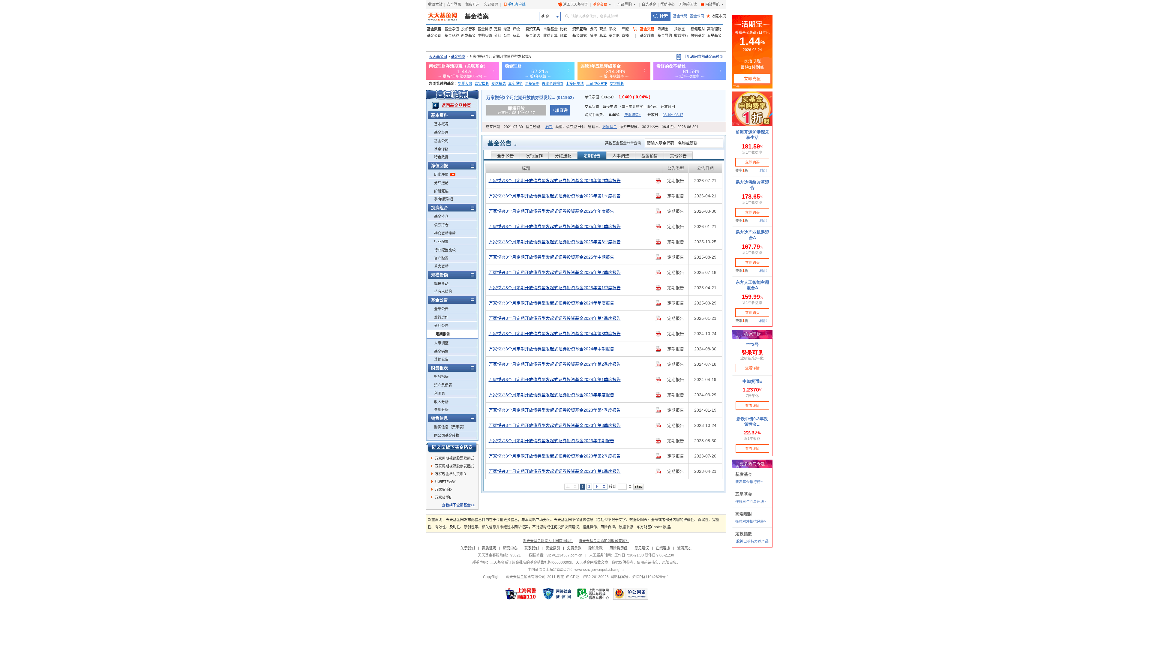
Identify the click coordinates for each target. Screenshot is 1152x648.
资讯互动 (579, 29)
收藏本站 (435, 4)
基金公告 (500, 143)
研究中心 (510, 548)
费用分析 (441, 410)
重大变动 (441, 266)
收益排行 (681, 36)
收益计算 (550, 36)
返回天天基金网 (575, 4)
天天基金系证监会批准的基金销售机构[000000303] (531, 562)
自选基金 (649, 4)
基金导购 (665, 36)
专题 (625, 29)
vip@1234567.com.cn (564, 555)
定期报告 (443, 334)
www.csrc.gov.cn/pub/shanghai (599, 570)
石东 (549, 127)
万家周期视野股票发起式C (454, 459)
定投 (497, 29)
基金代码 (680, 16)
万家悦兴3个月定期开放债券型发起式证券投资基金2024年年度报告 (551, 303)
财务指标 (441, 377)
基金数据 (434, 29)
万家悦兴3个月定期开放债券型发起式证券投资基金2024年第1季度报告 (555, 379)
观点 (603, 29)
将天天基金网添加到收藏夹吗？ (604, 541)
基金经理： (539, 127)
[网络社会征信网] (557, 594)
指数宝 (679, 29)
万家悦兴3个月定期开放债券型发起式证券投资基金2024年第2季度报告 (555, 364)
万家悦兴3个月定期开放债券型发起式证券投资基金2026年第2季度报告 (555, 180)
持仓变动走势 (445, 233)
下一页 (600, 486)
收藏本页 (716, 16)
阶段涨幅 (441, 191)
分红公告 (441, 326)
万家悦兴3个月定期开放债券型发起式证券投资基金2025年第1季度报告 (555, 287)
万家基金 (609, 127)
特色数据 (441, 157)
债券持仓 (441, 225)
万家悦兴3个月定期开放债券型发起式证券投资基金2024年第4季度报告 (555, 318)
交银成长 (617, 84)
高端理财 (714, 29)
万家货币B (443, 497)
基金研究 (579, 36)
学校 (612, 29)
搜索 (660, 16)
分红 (497, 36)
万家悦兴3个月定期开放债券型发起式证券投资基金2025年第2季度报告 (555, 272)
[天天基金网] (443, 16)
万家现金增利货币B (450, 474)
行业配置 (441, 242)
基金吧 (614, 36)
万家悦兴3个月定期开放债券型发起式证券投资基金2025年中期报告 (551, 257)
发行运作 (441, 317)
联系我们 (531, 548)
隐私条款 (595, 548)
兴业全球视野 (552, 84)
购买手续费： (613, 115)
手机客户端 (517, 4)
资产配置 (441, 258)
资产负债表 (443, 385)
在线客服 (663, 548)
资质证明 (489, 548)
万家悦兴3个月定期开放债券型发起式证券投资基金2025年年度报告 (551, 211)
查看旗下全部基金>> (458, 505)
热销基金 (698, 36)
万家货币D (443, 490)
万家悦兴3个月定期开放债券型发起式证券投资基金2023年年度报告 (551, 394)
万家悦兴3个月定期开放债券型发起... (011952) (530, 97)
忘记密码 (491, 4)
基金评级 (441, 149)
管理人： (602, 127)
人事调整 (441, 343)
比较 (563, 29)
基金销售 (441, 352)
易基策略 (532, 84)
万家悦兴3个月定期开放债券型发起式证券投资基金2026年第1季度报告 (555, 196)
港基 (507, 29)
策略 (593, 36)
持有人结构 (443, 292)
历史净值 (441, 174)
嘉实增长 (482, 84)
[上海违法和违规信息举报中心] (593, 594)
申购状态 (485, 36)
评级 (516, 29)
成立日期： (504, 127)
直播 (625, 36)
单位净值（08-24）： (617, 97)
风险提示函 (619, 548)
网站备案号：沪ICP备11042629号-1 (639, 577)
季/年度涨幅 (443, 199)
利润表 (439, 394)
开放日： (665, 115)
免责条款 (574, 548)
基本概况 (441, 124)
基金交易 (600, 4)
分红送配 (441, 183)
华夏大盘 (465, 84)
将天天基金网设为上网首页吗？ (548, 541)
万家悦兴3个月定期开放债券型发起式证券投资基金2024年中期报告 (551, 348)
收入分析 (441, 402)
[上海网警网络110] (520, 594)
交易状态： (630, 107)
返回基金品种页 (456, 105)
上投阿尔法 (575, 84)
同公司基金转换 (446, 436)
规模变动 (441, 284)
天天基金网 (438, 57)
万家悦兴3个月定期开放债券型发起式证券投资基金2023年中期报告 (551, 440)
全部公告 (441, 309)
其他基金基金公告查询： (625, 143)
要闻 (593, 29)
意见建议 (641, 548)
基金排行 (485, 29)
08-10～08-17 (673, 115)
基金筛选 (533, 36)
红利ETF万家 (445, 482)
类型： (570, 127)
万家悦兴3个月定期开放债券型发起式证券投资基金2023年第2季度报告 (555, 456)
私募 (516, 36)
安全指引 (553, 548)
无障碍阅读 (688, 4)
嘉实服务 (515, 84)
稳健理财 (698, 29)
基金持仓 (441, 216)
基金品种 (452, 36)
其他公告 (441, 359)
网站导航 (712, 4)
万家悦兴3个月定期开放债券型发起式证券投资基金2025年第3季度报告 (555, 241)
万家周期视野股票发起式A (454, 467)
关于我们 (467, 548)
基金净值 (452, 29)
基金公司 (697, 16)
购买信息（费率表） (450, 427)
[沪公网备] (630, 594)
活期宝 (663, 29)
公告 (507, 36)
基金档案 (477, 16)
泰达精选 (498, 84)
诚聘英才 (684, 548)
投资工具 (533, 29)
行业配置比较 (445, 250)
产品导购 (624, 4)
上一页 (571, 486)
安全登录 (454, 4)
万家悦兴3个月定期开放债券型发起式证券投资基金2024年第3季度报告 (555, 333)
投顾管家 (468, 29)
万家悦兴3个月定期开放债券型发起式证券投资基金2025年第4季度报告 (555, 226)
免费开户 (472, 4)
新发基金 (468, 36)
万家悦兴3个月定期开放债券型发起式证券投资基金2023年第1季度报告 (555, 471)
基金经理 (441, 132)
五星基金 (714, 36)
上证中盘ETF (596, 84)
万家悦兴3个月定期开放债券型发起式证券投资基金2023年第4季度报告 (555, 410)
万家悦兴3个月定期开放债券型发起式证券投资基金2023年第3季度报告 (555, 425)
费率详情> (632, 115)
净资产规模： (660, 127)
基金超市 (647, 36)
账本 (563, 36)
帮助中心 (667, 4)
